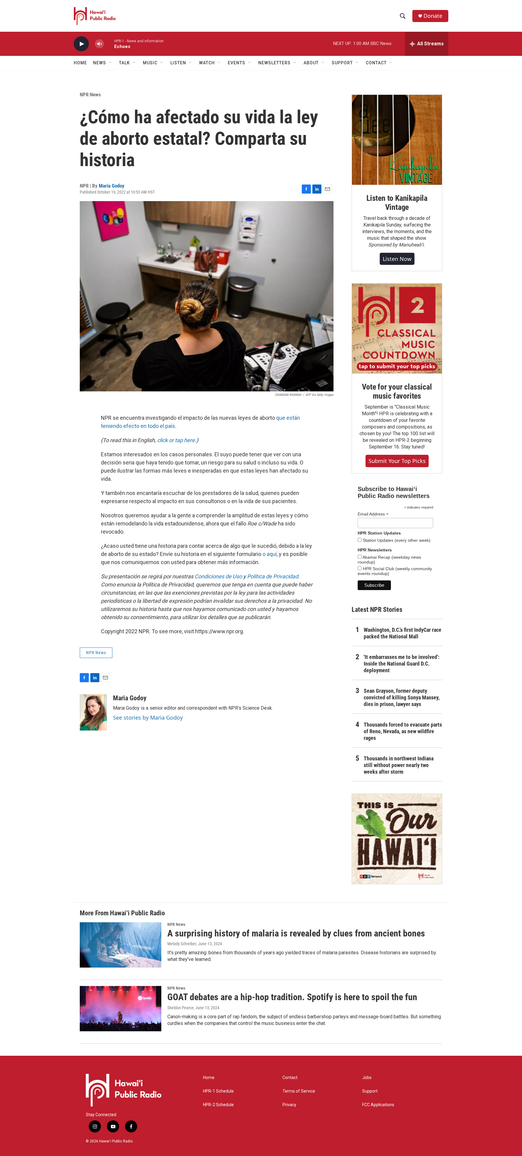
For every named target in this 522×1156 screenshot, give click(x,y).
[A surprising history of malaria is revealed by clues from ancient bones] (120, 945)
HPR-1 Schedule (218, 1091)
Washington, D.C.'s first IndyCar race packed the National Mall (402, 633)
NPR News (90, 95)
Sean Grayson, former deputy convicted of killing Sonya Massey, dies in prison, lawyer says (402, 697)
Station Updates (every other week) (396, 540)
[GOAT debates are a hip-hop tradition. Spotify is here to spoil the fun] (120, 1008)
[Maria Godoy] (93, 712)
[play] (81, 43)
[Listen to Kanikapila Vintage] (397, 140)
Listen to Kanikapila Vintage (396, 203)
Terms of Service (298, 1091)
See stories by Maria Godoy (148, 717)
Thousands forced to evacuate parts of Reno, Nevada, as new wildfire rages (403, 731)
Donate (433, 16)
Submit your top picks (397, 460)
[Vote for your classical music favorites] (397, 329)
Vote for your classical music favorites (397, 391)
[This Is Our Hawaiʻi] (397, 839)
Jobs (367, 1077)
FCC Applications (378, 1105)
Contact (290, 1077)
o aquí (270, 554)
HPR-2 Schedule (218, 1105)
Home (80, 62)
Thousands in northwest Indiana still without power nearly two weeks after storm (398, 765)
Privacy (289, 1105)
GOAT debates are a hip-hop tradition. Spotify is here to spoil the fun (292, 997)
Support (370, 1091)
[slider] (109, 43)
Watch (207, 62)
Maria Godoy (111, 186)
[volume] (99, 44)
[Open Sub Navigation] (110, 62)
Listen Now (397, 258)
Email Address (373, 514)
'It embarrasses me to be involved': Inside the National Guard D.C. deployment (402, 663)
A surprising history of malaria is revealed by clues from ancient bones (296, 933)
